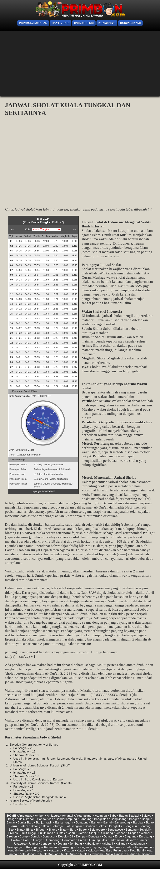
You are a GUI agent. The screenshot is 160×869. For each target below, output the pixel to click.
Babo (113, 815)
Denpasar (48, 836)
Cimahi (145, 833)
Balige (12, 819)
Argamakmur (83, 815)
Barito (150, 822)
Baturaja (57, 826)
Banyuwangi (122, 822)
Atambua (101, 815)
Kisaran (69, 850)
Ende (118, 836)
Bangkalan (101, 819)
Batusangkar (73, 826)
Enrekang (145, 836)
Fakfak (15, 840)
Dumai (108, 836)
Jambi (143, 840)
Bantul (107, 822)
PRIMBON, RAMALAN (33, 23)
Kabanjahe (92, 843)
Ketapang (55, 850)
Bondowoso (115, 829)
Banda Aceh (45, 819)
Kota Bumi (137, 850)
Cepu (71, 833)
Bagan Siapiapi (129, 815)
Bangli (146, 819)
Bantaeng (82, 822)
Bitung (53, 829)
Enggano (130, 836)
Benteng (145, 826)
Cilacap (120, 833)
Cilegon (133, 833)
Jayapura (19, 843)
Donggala (94, 836)
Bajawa (146, 815)
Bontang (131, 829)
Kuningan (144, 854)
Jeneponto (48, 843)
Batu (46, 826)
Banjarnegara (64, 822)
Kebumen (115, 847)
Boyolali (144, 829)
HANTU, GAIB (60, 23)
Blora (72, 829)
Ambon (39, 815)
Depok (62, 836)
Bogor (83, 829)
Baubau (90, 826)
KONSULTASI (106, 23)
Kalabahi (107, 843)
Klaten (81, 850)
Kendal (12, 850)
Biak (11, 829)
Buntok (60, 833)
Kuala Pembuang (91, 854)
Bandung (85, 819)
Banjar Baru (25, 822)
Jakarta (131, 840)
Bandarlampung (66, 819)
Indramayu (117, 840)
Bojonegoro (97, 829)
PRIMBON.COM (90, 865)
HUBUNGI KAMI (130, 23)
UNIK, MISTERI (84, 23)
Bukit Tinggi (28, 833)
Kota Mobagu (28, 854)
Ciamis (82, 833)
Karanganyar (15, 847)
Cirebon (11, 836)
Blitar (63, 829)
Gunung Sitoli (98, 840)
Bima (20, 829)
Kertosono (39, 850)
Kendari (24, 850)
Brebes (13, 833)
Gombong (52, 840)
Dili (71, 836)
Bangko (134, 819)
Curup (24, 836)
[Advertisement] (80, 63)
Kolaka (92, 850)
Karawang (66, 847)
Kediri (128, 847)
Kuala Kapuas (49, 854)
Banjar (10, 822)
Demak (35, 836)
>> (74, 229)
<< (12, 229)
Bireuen (41, 829)
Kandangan (137, 843)
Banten (96, 822)
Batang (35, 826)
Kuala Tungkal (114, 854)
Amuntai (67, 815)
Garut (26, 840)
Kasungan (82, 847)
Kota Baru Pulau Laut (113, 850)
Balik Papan (27, 819)
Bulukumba (45, 833)
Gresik (82, 840)
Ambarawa (25, 815)
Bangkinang (118, 819)
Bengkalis (115, 826)
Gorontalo (68, 840)
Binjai (29, 829)
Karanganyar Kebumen (41, 847)
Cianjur (94, 833)
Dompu (81, 836)
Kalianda (121, 843)
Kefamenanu (143, 847)
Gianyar (38, 840)
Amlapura (53, 815)
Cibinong (107, 833)
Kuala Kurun (69, 854)
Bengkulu (131, 826)
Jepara (62, 843)
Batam (24, 826)
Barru (13, 826)
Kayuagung (99, 847)
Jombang (76, 843)
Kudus (131, 854)
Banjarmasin (44, 822)
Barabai (138, 822)
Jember (33, 843)
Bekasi (102, 826)
